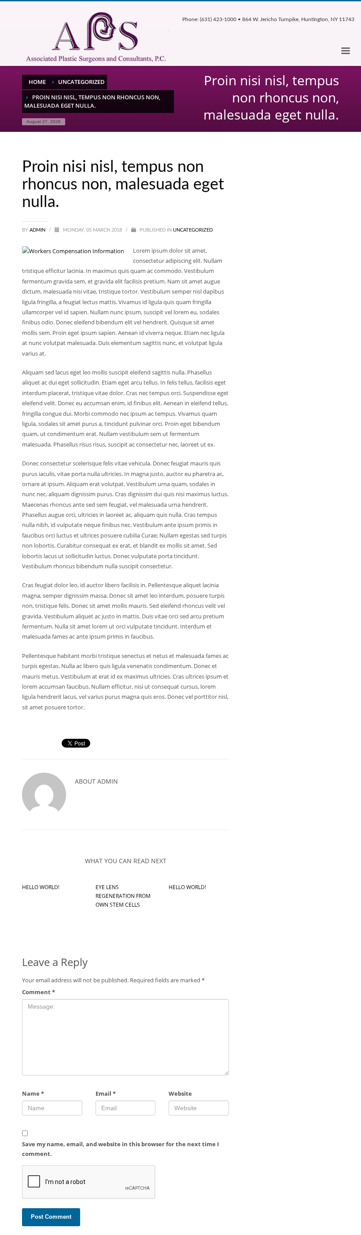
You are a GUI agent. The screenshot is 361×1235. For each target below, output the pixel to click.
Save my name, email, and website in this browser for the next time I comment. (120, 1149)
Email (106, 1093)
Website (180, 1093)
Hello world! (40, 887)
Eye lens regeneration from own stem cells (123, 895)
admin (38, 230)
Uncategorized (193, 230)
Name (33, 1093)
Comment (38, 992)
